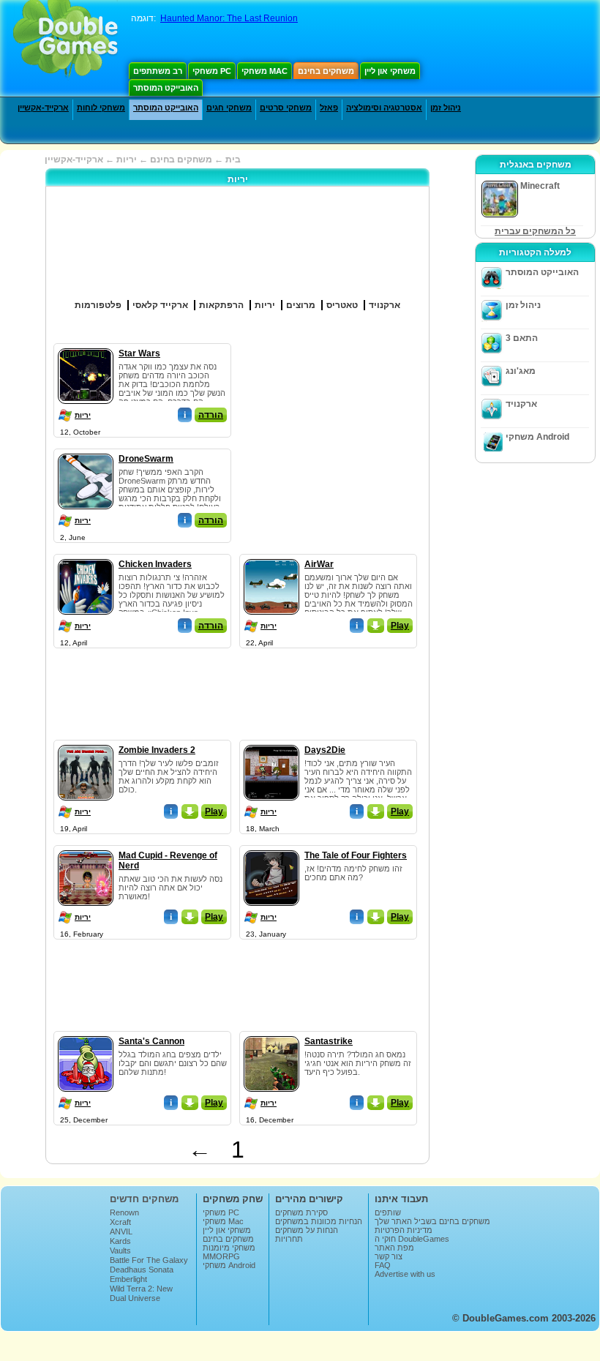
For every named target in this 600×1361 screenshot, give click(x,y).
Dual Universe (135, 1298)
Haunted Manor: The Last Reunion (229, 18)
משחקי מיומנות (229, 1247)
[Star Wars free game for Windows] (85, 345)
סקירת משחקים (301, 1212)
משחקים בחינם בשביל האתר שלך (432, 1221)
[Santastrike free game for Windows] (271, 1033)
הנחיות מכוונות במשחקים (318, 1221)
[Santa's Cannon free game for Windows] (85, 1033)
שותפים (388, 1212)
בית (233, 159)
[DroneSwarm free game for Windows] (85, 451)
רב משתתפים (157, 71)
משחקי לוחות (101, 107)
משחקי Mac (264, 71)
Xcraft (120, 1222)
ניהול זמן (445, 107)
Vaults (120, 1250)
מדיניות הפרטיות (403, 1230)
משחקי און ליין (390, 71)
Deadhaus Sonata (141, 1269)
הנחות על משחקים (306, 1230)
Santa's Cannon (151, 1041)
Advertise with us (405, 1274)
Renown (124, 1212)
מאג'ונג (521, 371)
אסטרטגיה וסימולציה (384, 107)
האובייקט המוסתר (165, 87)
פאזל (329, 107)
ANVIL (121, 1231)
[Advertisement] (354, 434)
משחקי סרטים (286, 107)
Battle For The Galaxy (149, 1260)
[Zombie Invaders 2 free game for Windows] (85, 742)
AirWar (319, 564)
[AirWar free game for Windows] (271, 556)
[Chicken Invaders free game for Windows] (85, 556)
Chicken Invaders (155, 564)
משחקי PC (211, 71)
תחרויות (289, 1238)
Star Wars (139, 353)
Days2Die (324, 750)
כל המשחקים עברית (535, 231)
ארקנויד (521, 404)
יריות (83, 415)
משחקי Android (537, 437)
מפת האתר (394, 1247)
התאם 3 (522, 338)
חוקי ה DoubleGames (412, 1238)
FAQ (383, 1265)
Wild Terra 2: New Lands (141, 1293)
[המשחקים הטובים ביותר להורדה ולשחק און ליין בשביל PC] (65, 40)
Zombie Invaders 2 (157, 750)
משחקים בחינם (326, 71)
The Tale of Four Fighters (355, 855)
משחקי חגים (229, 107)
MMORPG (221, 1256)
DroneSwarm (146, 459)
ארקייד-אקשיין (43, 107)
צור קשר (388, 1256)
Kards (120, 1241)
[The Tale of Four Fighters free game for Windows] (271, 847)
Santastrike (328, 1041)
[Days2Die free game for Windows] (271, 742)
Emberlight (128, 1279)
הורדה (210, 415)
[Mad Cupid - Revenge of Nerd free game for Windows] (85, 847)
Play (400, 625)
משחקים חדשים (144, 1198)
